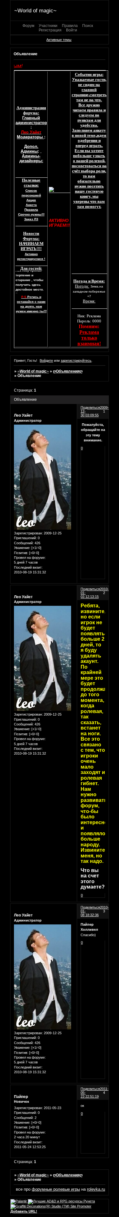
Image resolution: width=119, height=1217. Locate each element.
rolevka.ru (96, 1189)
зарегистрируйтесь (76, 360)
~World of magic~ (33, 371)
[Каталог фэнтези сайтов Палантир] (19, 1201)
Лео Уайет (23, 415)
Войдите (46, 360)
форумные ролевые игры (56, 1189)
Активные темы (58, 40)
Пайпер (21, 1097)
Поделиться (90, 407)
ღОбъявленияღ (68, 371)
